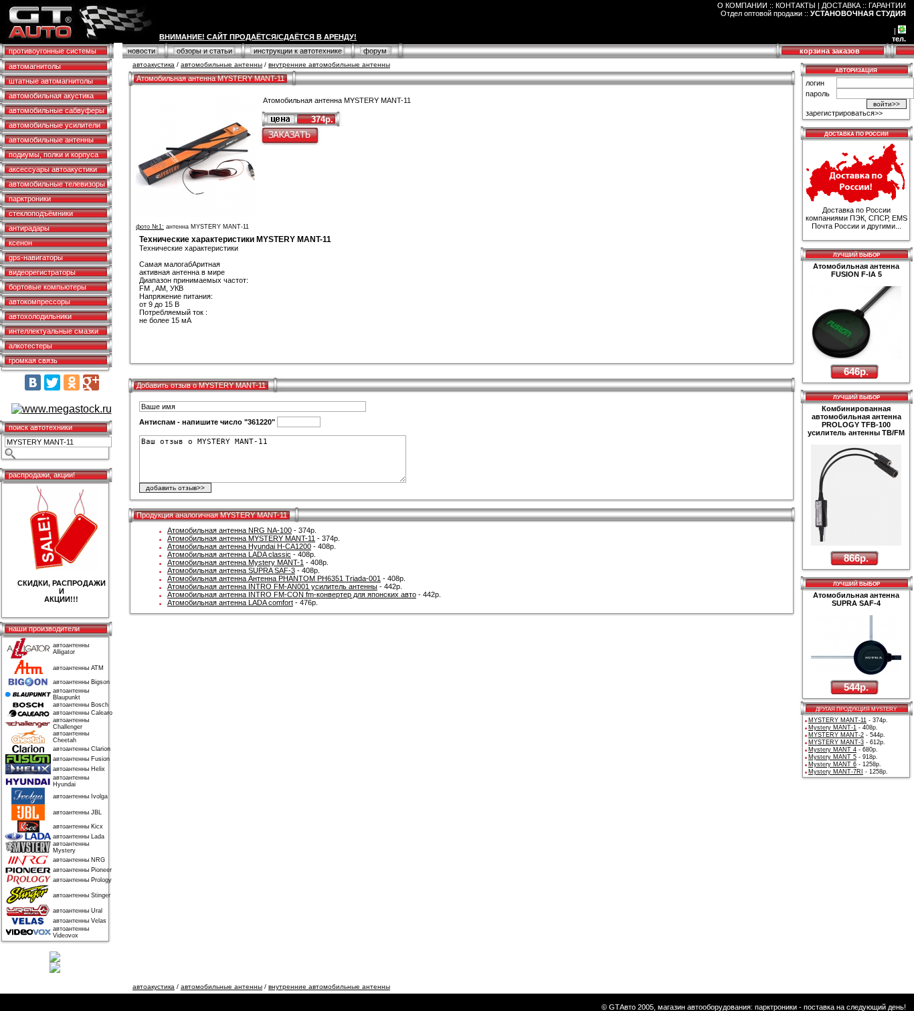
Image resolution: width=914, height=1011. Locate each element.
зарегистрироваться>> (844, 113)
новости (141, 51)
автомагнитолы (35, 66)
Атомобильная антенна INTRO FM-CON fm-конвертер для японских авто (291, 594)
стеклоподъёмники (41, 213)
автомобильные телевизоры (57, 184)
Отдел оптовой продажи (761, 13)
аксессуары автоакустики (53, 169)
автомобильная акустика (51, 96)
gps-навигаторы (36, 257)
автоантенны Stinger (81, 895)
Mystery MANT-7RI (835, 771)
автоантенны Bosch (80, 704)
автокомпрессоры (39, 302)
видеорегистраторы (42, 272)
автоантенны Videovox (71, 932)
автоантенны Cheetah (71, 737)
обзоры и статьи (204, 51)
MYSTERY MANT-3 (836, 742)
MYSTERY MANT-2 (836, 735)
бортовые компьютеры (47, 287)
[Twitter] (52, 382)
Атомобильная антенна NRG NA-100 (229, 530)
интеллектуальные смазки (53, 331)
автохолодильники (40, 316)
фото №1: (150, 226)
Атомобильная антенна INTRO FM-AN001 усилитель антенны (272, 586)
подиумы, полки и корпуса (53, 154)
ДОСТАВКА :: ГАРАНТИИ (864, 5)
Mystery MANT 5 (832, 757)
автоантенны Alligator (71, 648)
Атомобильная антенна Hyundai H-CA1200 (239, 546)
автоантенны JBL (77, 812)
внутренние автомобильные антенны (329, 64)
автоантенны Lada (78, 836)
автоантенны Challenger (71, 723)
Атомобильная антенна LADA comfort (230, 602)
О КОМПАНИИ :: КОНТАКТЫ (766, 5)
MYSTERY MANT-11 (837, 720)
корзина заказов (830, 51)
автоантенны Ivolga (80, 796)
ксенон (20, 243)
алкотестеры (30, 346)
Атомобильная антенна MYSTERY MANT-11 (241, 538)
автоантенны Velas (79, 920)
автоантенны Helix (79, 769)
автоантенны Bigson (81, 682)
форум (375, 51)
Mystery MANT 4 (832, 749)
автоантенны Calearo (82, 712)
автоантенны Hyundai (71, 781)
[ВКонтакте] (33, 382)
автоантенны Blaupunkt (71, 694)
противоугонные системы (52, 51)
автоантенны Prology (82, 880)
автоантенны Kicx (78, 826)
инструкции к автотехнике (298, 51)
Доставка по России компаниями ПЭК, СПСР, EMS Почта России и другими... (856, 218)
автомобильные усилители (54, 125)
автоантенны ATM (78, 668)
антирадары (29, 228)
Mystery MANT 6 (832, 764)
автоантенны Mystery (71, 847)
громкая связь (33, 360)
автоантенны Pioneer (82, 870)
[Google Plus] (91, 382)
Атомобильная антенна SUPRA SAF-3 (231, 570)
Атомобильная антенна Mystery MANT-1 (235, 562)
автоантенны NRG (79, 860)
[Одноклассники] (72, 382)
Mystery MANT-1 (832, 727)
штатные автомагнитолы (51, 81)
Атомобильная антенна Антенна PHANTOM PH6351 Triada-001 (274, 578)
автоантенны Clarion (81, 749)
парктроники (30, 199)
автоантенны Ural (77, 910)
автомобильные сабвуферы (56, 110)
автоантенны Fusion (81, 759)
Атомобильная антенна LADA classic (229, 554)
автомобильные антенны (51, 140)
